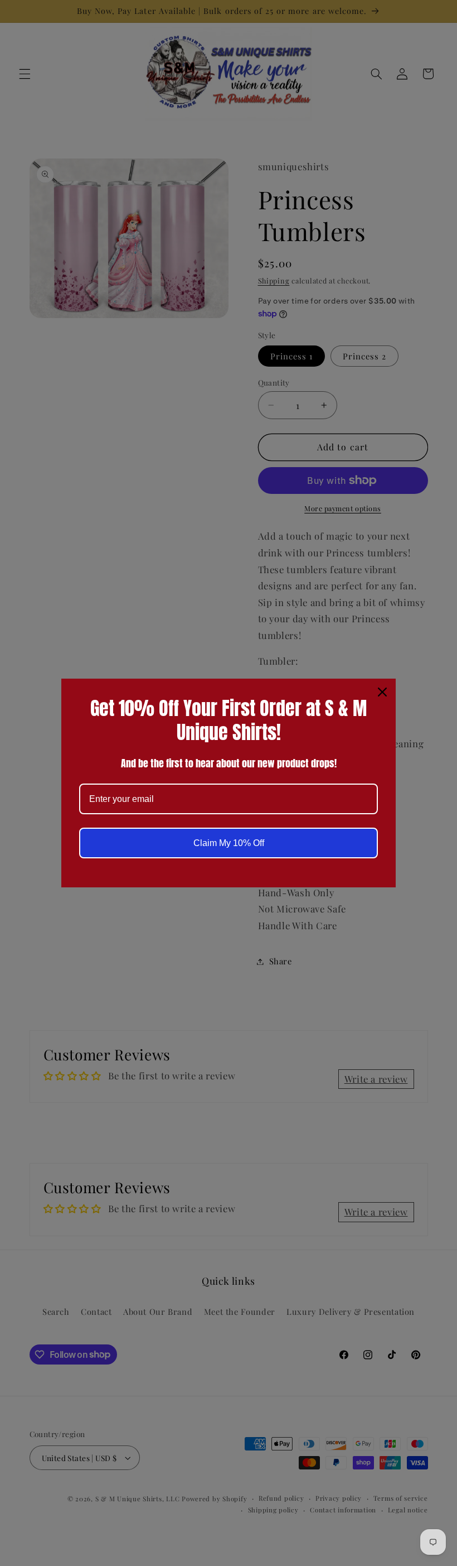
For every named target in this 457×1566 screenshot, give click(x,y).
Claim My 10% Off (228, 843)
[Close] (382, 692)
